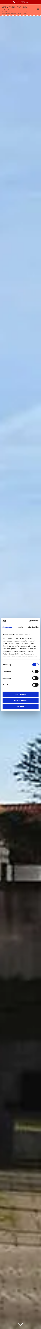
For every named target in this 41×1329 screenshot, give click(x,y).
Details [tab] (20, 627)
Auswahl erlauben (20, 700)
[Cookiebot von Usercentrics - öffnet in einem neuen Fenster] (29, 621)
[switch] (35, 671)
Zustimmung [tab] (7, 627)
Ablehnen (20, 707)
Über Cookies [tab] (33, 627)
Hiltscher (14, 8)
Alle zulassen (20, 694)
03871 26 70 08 (22, 2)
